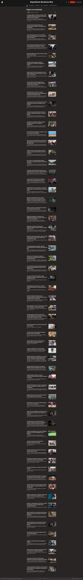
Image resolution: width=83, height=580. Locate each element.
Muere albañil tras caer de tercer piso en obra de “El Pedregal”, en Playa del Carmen (37, 306)
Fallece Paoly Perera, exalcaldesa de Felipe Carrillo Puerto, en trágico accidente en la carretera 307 (36, 486)
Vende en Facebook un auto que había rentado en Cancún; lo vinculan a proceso (36, 349)
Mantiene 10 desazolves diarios (32, 343)
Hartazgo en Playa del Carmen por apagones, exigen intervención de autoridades (37, 459)
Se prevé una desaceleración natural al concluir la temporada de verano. (37, 535)
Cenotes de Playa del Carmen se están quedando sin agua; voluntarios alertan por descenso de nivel (37, 277)
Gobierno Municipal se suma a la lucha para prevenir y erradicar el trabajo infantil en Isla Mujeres (37, 386)
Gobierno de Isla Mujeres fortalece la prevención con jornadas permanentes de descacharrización (36, 257)
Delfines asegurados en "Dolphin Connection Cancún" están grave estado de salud (37, 495)
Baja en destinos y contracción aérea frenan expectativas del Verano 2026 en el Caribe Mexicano (37, 513)
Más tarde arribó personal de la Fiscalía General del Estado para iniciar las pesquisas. (36, 526)
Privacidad (11, 578)
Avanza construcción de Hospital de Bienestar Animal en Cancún (35, 442)
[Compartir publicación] (68, 2)
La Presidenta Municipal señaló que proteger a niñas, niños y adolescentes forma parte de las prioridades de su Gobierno (37, 389)
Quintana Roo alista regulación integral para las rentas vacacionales (36, 333)
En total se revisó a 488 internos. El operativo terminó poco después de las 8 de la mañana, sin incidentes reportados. (36, 231)
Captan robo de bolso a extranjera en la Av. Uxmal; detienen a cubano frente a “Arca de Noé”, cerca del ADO (36, 73)
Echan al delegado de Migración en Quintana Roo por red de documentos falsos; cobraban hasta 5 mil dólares (37, 297)
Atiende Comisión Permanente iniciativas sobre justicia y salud (36, 450)
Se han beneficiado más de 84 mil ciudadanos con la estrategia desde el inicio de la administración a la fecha (36, 116)
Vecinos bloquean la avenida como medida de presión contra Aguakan (37, 57)
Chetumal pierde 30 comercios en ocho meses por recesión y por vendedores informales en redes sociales (37, 568)
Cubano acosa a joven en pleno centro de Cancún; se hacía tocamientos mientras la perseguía (36, 152)
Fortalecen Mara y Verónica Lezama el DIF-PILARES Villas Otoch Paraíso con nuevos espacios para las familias (37, 16)
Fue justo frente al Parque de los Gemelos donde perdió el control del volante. (36, 470)
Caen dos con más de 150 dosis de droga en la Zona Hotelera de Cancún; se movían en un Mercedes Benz (37, 142)
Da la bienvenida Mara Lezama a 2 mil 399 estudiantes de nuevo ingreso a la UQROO (36, 476)
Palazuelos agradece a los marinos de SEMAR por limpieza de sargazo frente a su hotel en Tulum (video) (36, 217)
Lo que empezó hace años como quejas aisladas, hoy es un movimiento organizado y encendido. (36, 462)
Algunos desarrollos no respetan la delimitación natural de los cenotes (36, 280)
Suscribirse (72, 2)
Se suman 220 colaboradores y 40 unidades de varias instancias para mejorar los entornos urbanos (36, 66)
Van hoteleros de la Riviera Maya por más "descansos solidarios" (36, 533)
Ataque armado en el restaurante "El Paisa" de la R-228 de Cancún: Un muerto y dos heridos (36, 523)
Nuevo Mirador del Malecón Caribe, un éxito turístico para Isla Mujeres (37, 132)
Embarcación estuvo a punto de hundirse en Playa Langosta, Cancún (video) (37, 395)
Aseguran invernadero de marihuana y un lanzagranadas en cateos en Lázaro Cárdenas (37, 171)
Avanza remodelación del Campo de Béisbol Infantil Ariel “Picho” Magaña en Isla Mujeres (37, 432)
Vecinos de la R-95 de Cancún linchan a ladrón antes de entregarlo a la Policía (36, 179)
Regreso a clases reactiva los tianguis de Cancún (36, 541)
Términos (14, 578)
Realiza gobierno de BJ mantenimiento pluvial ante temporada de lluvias (36, 341)
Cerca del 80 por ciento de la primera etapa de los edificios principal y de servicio (36, 444)
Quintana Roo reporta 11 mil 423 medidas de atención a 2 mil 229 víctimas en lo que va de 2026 (36, 379)
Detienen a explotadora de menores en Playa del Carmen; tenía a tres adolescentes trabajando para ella (37, 504)
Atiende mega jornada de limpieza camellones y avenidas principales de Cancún (35, 63)
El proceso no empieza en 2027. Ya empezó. (34, 327)
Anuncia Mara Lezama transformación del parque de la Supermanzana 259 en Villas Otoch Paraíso (36, 267)
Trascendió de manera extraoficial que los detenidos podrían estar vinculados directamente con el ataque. (37, 416)
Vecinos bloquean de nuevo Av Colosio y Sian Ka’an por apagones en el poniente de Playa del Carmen (36, 36)
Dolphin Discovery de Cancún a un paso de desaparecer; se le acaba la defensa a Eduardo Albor (37, 189)
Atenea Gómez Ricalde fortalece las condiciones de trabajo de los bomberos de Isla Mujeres (36, 26)
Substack (73, 578)
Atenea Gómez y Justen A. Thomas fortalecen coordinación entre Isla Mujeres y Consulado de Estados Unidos (37, 93)
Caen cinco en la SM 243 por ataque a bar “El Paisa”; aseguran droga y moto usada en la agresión (37, 412)
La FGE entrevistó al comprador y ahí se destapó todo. (36, 351)
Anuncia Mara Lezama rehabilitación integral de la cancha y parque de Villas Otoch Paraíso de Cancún (36, 83)
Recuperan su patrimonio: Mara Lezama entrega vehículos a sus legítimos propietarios (36, 123)
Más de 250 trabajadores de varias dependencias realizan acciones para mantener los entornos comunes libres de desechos (36, 250)
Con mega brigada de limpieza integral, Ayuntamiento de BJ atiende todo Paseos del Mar (37, 247)
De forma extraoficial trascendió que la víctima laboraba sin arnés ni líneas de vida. (37, 309)
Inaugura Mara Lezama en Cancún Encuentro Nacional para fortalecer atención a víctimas (37, 376)
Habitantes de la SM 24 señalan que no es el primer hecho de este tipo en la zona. (37, 241)
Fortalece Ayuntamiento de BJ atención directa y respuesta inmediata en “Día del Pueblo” (36, 113)
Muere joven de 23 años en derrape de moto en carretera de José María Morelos (36, 550)
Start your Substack (39, 578)
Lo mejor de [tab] (32, 12)
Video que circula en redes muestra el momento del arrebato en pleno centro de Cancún (37, 76)
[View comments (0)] (34, 22)
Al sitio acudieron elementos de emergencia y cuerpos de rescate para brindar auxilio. (36, 489)
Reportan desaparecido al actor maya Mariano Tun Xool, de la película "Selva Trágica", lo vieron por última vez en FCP (36, 199)
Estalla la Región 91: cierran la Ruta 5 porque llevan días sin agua (37, 54)
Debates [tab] (36, 12)
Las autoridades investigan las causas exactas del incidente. (36, 397)
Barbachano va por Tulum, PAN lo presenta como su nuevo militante (36, 403)
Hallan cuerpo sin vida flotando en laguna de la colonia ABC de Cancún (36, 208)
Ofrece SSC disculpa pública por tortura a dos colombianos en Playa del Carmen (36, 45)
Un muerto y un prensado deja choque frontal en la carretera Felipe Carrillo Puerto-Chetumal (37, 162)
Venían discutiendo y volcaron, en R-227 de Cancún (37, 468)
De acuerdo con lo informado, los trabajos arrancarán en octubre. (36, 290)
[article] (41, 18)
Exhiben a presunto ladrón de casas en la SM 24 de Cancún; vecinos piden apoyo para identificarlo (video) (37, 237)
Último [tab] (28, 12)
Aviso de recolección (19, 578)
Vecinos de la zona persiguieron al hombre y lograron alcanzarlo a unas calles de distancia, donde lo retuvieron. (36, 182)
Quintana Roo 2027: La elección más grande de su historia (37, 325)
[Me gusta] (27, 22)
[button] (27, 5)
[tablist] (32, 12)
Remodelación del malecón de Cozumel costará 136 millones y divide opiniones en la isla (36, 287)
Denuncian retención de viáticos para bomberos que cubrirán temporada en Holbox (37, 559)
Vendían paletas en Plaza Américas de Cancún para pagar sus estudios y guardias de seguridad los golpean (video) (37, 316)
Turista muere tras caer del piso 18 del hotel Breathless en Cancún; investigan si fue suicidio (37, 103)
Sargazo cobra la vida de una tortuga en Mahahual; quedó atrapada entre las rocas (36, 367)
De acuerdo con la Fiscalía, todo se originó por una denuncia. (37, 507)
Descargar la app (45, 578)
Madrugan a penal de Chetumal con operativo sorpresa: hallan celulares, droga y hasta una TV (37, 227)
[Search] (66, 2)
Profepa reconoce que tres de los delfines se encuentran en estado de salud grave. (36, 498)
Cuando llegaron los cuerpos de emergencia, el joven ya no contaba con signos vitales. (36, 553)
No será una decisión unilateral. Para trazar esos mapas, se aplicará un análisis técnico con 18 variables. (36, 335)
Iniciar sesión (78, 2)
